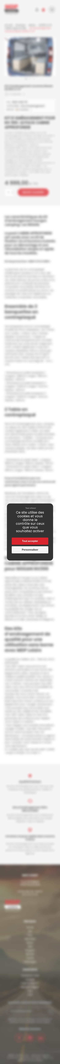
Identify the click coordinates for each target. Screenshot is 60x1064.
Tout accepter (30, 541)
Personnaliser (30, 549)
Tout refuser (30, 508)
